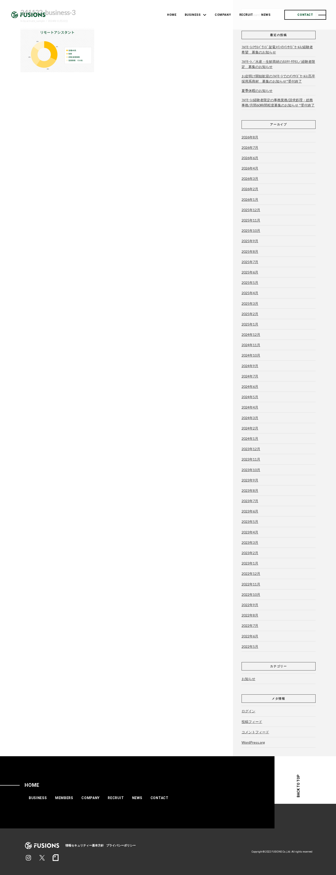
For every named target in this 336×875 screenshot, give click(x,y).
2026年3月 (250, 178)
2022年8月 (250, 615)
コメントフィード (255, 732)
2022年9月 (250, 605)
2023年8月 (250, 490)
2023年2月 (250, 553)
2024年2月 (250, 428)
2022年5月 (250, 646)
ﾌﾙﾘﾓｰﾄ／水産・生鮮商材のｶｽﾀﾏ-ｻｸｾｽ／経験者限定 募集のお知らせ (278, 64)
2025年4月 (250, 293)
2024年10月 (251, 355)
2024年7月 (250, 376)
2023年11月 (251, 459)
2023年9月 (250, 480)
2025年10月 (251, 230)
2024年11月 (251, 345)
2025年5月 (250, 282)
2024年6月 (250, 386)
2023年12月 (251, 449)
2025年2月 (250, 314)
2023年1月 (250, 563)
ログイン (248, 711)
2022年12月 (251, 573)
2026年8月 (250, 137)
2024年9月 (250, 366)
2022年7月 (250, 625)
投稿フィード (252, 722)
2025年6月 (250, 272)
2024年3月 (250, 418)
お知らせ (248, 679)
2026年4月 (250, 168)
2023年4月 (250, 532)
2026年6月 (250, 158)
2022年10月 (251, 594)
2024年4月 (250, 407)
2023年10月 (251, 470)
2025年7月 (250, 262)
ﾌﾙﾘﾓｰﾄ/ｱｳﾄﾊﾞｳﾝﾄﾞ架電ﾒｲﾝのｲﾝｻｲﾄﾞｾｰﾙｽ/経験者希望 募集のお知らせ (277, 49)
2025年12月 (251, 210)
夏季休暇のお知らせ (257, 90)
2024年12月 (251, 334)
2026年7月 (250, 147)
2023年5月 (250, 521)
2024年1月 (250, 438)
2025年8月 (250, 251)
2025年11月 (251, 220)
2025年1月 (250, 324)
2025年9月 (250, 241)
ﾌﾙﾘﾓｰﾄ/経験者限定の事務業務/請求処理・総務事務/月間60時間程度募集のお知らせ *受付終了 (278, 102)
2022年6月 (250, 636)
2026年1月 (250, 199)
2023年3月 (250, 542)
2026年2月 (250, 189)
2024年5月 (250, 397)
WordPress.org (253, 742)
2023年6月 (250, 511)
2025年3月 (250, 303)
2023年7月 (250, 501)
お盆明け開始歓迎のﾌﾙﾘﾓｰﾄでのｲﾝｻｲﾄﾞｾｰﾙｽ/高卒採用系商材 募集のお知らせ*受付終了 (278, 78)
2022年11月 (251, 584)
